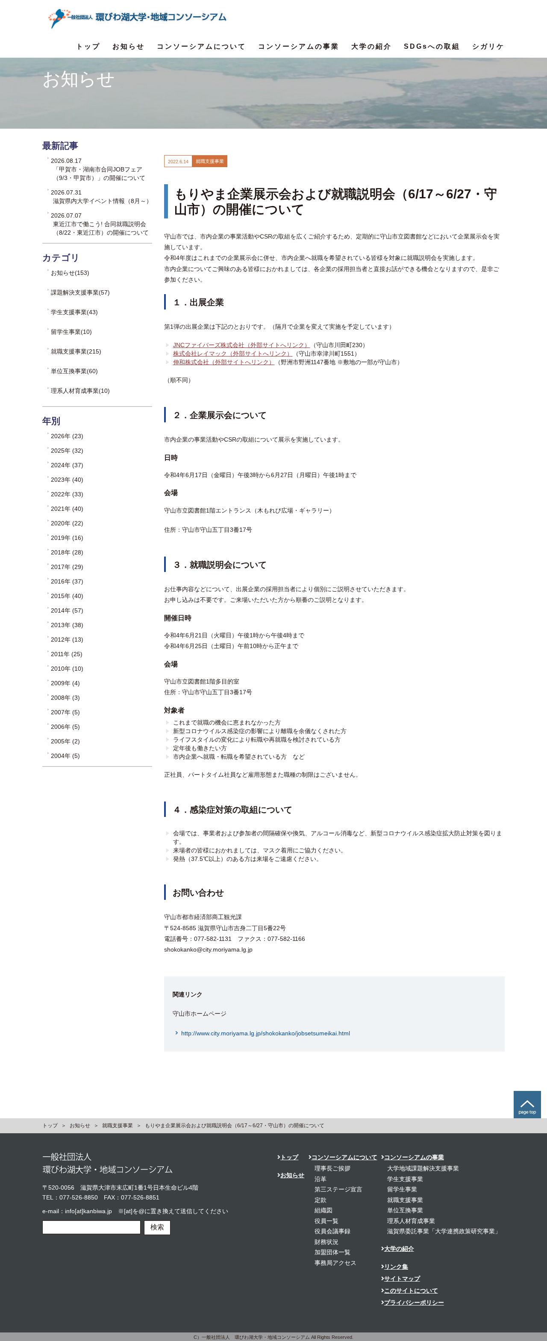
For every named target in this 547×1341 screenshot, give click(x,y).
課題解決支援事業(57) (80, 292)
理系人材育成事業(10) (80, 390)
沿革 (320, 1179)
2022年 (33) (67, 494)
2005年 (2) (65, 741)
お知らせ (128, 46)
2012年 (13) (67, 639)
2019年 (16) (67, 537)
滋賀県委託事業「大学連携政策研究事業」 (444, 1231)
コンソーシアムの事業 (298, 46)
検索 (157, 1227)
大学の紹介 (371, 46)
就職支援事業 (117, 1126)
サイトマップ (402, 1278)
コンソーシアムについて (201, 46)
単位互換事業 (405, 1210)
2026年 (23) (67, 436)
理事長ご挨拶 (332, 1168)
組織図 (323, 1210)
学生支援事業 (405, 1179)
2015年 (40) (67, 595)
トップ (88, 46)
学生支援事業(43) (74, 312)
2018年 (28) (67, 552)
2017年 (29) (67, 566)
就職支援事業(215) (76, 351)
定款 (320, 1200)
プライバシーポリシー (414, 1302)
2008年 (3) (65, 697)
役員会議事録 (332, 1231)
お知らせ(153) (70, 272)
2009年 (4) (65, 683)
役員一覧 (326, 1220)
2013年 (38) (67, 625)
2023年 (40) (67, 479)
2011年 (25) (66, 654)
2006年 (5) (65, 726)
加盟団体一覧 (332, 1252)
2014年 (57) (67, 610)
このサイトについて (411, 1290)
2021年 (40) (67, 508)
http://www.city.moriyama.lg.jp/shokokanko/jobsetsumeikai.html (265, 1033)
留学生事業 (402, 1189)
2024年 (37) (67, 465)
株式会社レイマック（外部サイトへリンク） (233, 353)
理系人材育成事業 (411, 1220)
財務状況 (326, 1241)
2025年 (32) (67, 450)
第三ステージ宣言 (338, 1189)
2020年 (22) (67, 523)
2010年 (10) (67, 668)
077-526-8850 (78, 1197)
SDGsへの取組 (432, 46)
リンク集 (396, 1266)
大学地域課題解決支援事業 (423, 1168)
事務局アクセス (335, 1262)
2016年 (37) (67, 581)
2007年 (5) (65, 712)
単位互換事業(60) (74, 371)
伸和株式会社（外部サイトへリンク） (224, 362)
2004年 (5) (65, 755)
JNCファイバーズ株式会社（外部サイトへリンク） (241, 345)
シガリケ (488, 46)
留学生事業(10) (71, 331)
